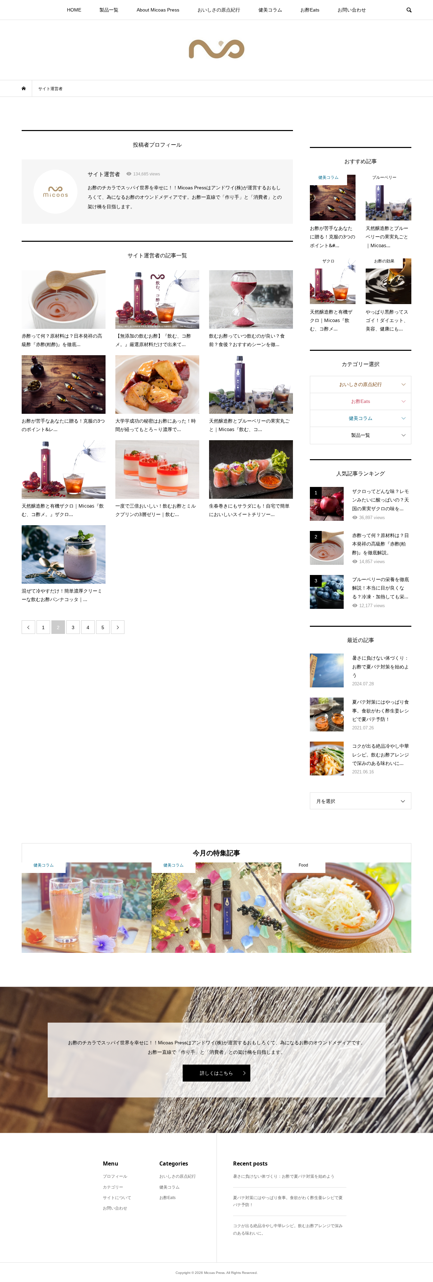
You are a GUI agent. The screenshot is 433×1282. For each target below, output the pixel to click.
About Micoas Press (158, 10)
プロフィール (115, 1176)
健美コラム (270, 10)
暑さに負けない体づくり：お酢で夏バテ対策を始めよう (284, 1176)
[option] (87, 907)
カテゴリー (113, 1187)
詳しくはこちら (216, 1073)
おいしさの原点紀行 (219, 10)
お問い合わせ (352, 10)
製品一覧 (108, 10)
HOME (74, 10)
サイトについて (117, 1197)
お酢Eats (309, 10)
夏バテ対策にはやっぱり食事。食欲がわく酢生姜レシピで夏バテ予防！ (288, 1201)
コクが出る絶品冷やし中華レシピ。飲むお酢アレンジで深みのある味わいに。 (288, 1229)
